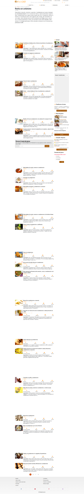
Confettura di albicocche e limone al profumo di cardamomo (38, 43)
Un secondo (58, 157)
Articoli (42, 5)
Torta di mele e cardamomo (30, 81)
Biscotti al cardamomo (28, 415)
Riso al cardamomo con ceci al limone (32, 425)
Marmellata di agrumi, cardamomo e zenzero (34, 186)
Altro (66, 5)
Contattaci (45, 478)
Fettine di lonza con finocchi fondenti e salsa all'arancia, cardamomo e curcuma (37, 349)
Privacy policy (46, 480)
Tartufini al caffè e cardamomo (30, 377)
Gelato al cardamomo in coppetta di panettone (34, 453)
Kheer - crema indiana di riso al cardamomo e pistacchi (36, 91)
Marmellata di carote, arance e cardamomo (33, 167)
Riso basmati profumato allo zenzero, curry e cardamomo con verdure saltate (38, 272)
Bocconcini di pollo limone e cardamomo (33, 262)
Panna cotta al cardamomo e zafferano (32, 224)
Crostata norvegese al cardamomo (31, 53)
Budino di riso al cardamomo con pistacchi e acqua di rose (37, 119)
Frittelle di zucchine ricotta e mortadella (63, 117)
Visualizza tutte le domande (64, 147)
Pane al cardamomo (28, 252)
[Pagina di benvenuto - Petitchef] (15, 6)
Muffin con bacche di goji (64, 124)
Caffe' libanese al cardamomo (30, 339)
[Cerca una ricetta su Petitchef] (63, 2)
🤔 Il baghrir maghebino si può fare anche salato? (60, 140)
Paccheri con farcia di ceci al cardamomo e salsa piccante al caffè (38, 311)
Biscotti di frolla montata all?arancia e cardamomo (35, 463)
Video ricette (18, 480)
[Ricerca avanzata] (64, 2)
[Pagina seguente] (36, 474)
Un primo (57, 156)
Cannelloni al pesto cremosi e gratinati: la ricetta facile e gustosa (64, 121)
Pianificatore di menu (61, 110)
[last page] (38, 474)
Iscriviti (47, 146)
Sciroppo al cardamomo (29, 177)
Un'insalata (58, 159)
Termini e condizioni (47, 481)
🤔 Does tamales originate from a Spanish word (60, 145)
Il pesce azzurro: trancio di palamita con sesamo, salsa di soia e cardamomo (38, 129)
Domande (55, 5)
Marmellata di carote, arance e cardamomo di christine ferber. (38, 214)
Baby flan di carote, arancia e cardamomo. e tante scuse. (37, 387)
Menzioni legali (46, 483)
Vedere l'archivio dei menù (61, 127)
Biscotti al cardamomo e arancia (31, 300)
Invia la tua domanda (62, 149)
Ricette (31, 5)
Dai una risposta (56, 141)
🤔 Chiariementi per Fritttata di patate (61, 142)
